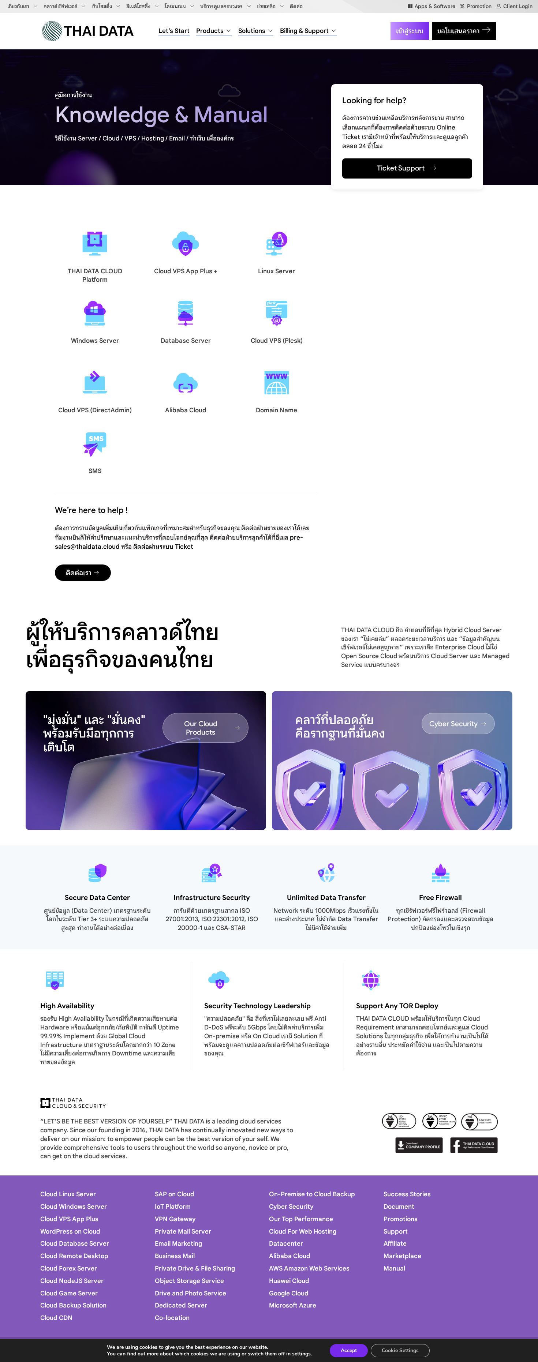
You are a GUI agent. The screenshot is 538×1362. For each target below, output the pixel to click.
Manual (394, 1268)
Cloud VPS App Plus (69, 1219)
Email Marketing (178, 1243)
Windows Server (95, 341)
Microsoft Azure (292, 1305)
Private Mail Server (183, 1231)
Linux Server (276, 271)
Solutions (251, 31)
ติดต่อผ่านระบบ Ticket (163, 547)
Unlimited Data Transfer (326, 897)
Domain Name (276, 410)
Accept (349, 1350)
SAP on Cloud (174, 1194)
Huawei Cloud (289, 1281)
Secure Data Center (97, 897)
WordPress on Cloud (70, 1231)
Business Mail (175, 1256)
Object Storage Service (189, 1281)
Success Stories (407, 1194)
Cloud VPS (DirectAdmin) (95, 410)
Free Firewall (440, 897)
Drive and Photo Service (190, 1293)
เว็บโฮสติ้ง (101, 6)
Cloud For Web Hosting (302, 1231)
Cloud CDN (56, 1318)
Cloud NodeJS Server (72, 1281)
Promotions (401, 1219)
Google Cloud (289, 1293)
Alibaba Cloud (185, 410)
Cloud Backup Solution (73, 1305)
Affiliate (395, 1243)
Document (399, 1207)
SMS (95, 471)
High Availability (67, 1006)
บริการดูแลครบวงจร (221, 6)
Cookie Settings (400, 1350)
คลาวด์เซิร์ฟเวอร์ (60, 6)
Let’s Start (174, 31)
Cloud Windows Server (73, 1207)
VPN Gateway (175, 1219)
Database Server (186, 341)
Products (210, 31)
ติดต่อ (296, 6)
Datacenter (286, 1243)
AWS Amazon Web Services (309, 1268)
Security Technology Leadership (257, 1006)
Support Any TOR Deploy (397, 1006)
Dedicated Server (181, 1305)
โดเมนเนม (175, 6)
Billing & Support (304, 31)
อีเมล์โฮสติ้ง (138, 6)
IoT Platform (173, 1207)
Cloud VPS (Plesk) (277, 341)
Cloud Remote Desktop (74, 1256)
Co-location (172, 1318)
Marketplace (402, 1256)
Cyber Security (291, 1207)
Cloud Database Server (74, 1243)
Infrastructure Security (211, 897)
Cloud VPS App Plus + (185, 271)
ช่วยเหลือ (266, 6)
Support (396, 1231)
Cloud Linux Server (68, 1194)
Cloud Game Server (69, 1293)
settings (301, 1354)
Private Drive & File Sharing (195, 1268)
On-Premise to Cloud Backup (312, 1194)
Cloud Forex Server (68, 1268)
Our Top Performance (301, 1219)
